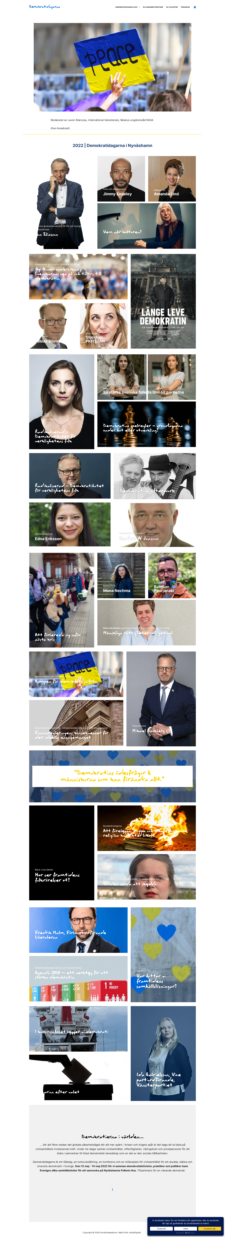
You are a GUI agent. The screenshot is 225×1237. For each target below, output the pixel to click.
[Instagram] (195, 7)
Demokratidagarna (44, 7)
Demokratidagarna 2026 (126, 7)
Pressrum (185, 7)
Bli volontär (172, 7)
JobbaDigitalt (135, 1232)
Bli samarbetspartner (153, 7)
